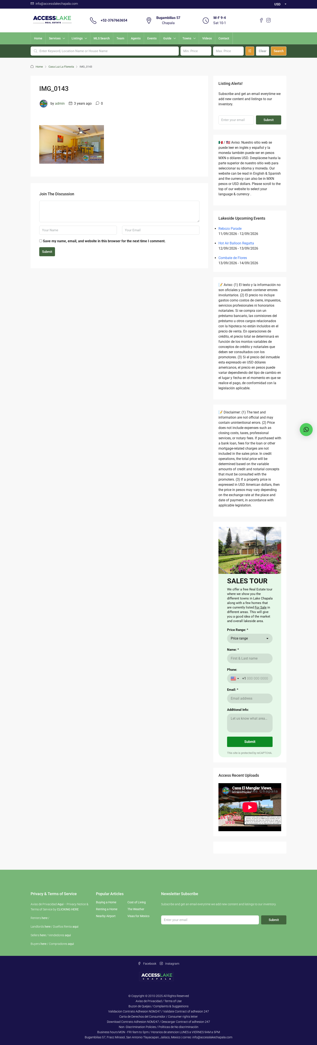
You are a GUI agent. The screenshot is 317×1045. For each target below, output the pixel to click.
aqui (75, 926)
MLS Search (102, 38)
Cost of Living (136, 902)
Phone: (232, 670)
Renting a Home (106, 909)
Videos (207, 38)
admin (60, 103)
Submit (47, 252)
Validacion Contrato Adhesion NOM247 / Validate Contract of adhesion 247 (158, 1011)
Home (38, 38)
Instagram (172, 963)
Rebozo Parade (230, 229)
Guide (167, 38)
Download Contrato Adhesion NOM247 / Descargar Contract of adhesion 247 (158, 1021)
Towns (186, 38)
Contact (223, 38)
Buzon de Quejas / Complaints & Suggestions (158, 1006)
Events (152, 38)
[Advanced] (249, 51)
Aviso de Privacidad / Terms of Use (159, 1001)
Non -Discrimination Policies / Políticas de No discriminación (158, 1027)
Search (279, 51)
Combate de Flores (232, 258)
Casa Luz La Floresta (61, 66)
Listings (77, 38)
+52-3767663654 (114, 20)
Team (120, 38)
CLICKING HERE (68, 909)
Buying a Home (106, 902)
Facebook (149, 963)
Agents (136, 38)
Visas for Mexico (138, 916)
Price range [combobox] (239, 638)
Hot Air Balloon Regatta (236, 243)
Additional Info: (238, 710)
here (44, 918)
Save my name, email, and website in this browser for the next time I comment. (104, 241)
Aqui (60, 904)
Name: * (233, 650)
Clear (262, 51)
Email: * (232, 690)
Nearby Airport (106, 916)
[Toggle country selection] (235, 678)
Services (55, 38)
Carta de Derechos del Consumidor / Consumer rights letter (158, 1016)
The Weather (135, 909)
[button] (306, 429)
